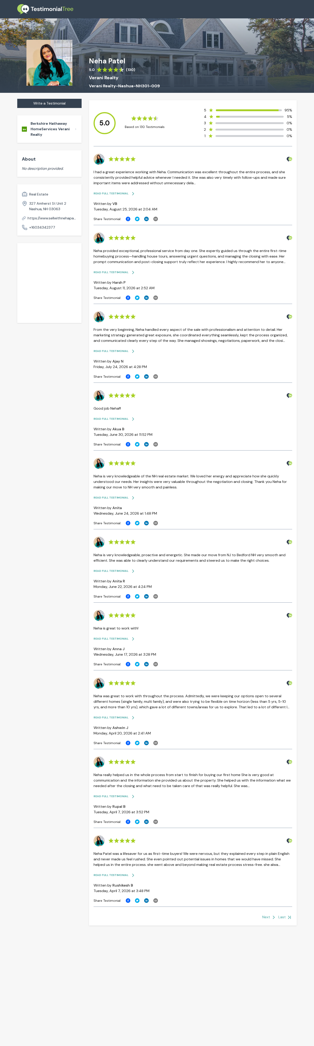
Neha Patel (107, 61)
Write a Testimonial (49, 103)
